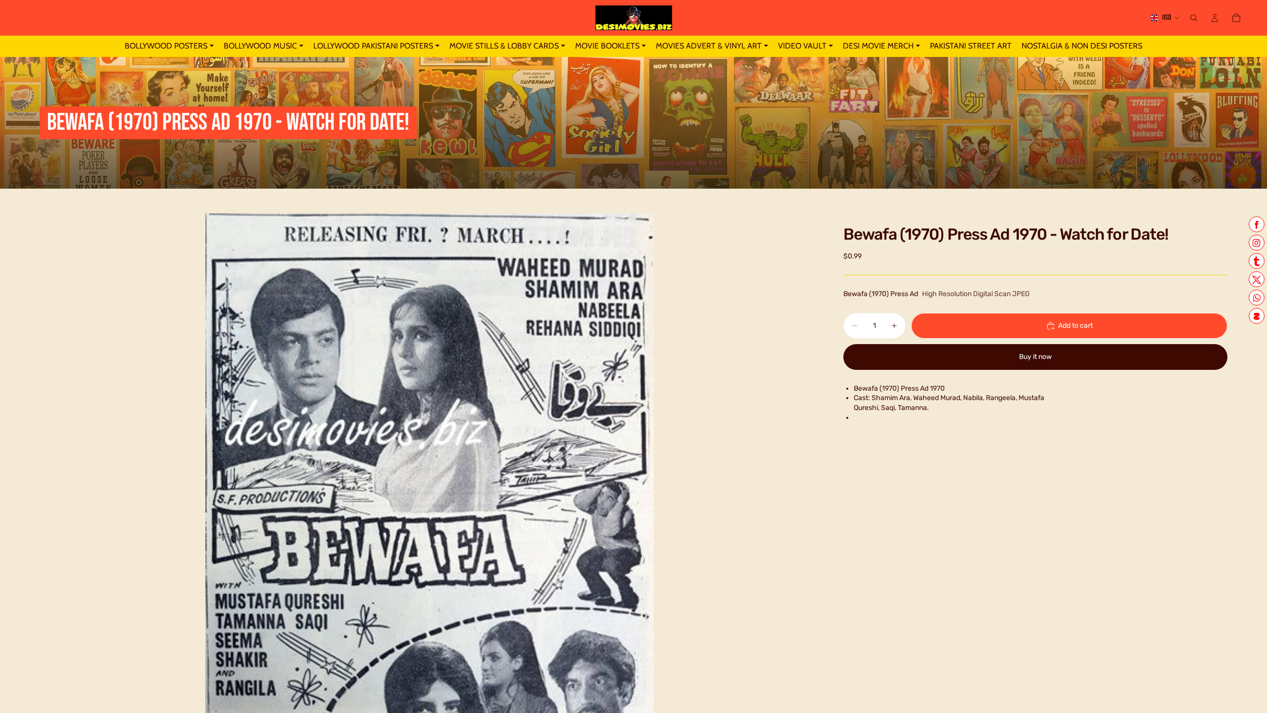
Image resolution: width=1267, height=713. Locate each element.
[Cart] (1236, 18)
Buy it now (1035, 357)
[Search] (1194, 18)
